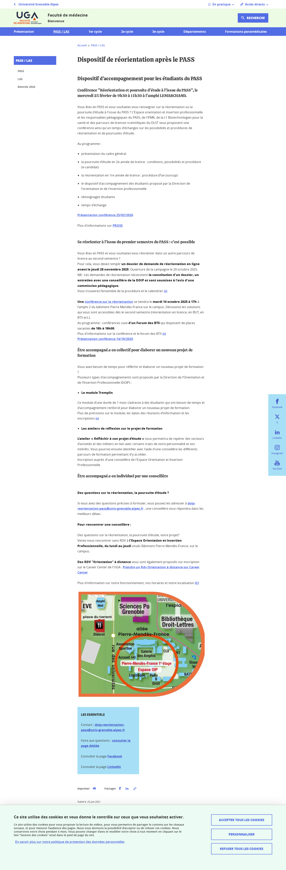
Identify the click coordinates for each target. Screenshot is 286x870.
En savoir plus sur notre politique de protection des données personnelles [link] (70, 842)
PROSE (118, 225)
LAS (20, 79)
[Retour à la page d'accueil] (27, 18)
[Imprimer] (94, 788)
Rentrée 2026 (26, 87)
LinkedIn (114, 767)
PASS (21, 71)
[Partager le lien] (134, 788)
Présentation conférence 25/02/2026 (105, 215)
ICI (197, 583)
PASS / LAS (24, 60)
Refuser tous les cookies (241, 848)
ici (165, 291)
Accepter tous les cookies (241, 820)
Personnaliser (242, 834)
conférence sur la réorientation (109, 302)
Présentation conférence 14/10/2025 (105, 339)
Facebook (114, 756)
